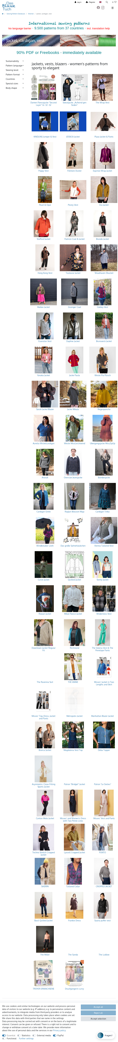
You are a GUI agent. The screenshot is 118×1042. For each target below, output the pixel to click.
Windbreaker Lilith (45, 546)
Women (31, 14)
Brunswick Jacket (104, 341)
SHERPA (45, 886)
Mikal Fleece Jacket (73, 614)
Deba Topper (104, 750)
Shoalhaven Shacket (104, 273)
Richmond (74, 648)
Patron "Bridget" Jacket (74, 784)
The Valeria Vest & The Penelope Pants (102, 649)
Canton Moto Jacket (45, 818)
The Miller (45, 955)
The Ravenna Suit (45, 682)
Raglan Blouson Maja (74, 512)
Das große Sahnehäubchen (73, 546)
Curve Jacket (43, 580)
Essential (11, 1035)
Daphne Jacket (73, 341)
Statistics (26, 1035)
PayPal (60, 1035)
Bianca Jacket (45, 750)
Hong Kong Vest (45, 273)
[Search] (107, 2)
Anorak (45, 477)
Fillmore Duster (74, 171)
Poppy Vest (43, 171)
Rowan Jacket (45, 614)
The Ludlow (104, 955)
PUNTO (102, 852)
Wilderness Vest (104, 614)
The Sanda (73, 955)
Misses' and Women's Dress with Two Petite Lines (73, 819)
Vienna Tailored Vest (104, 546)
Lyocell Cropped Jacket (74, 852)
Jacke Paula (74, 375)
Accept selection (98, 1018)
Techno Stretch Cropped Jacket (43, 853)
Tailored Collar (73, 886)
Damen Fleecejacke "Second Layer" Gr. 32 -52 (44, 103)
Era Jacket (104, 205)
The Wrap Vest (102, 102)
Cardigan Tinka (103, 512)
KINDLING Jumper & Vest (45, 137)
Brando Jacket (102, 239)
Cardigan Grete (44, 512)
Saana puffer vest (102, 920)
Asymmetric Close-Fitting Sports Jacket (43, 785)
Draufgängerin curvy (74, 989)
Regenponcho (104, 409)
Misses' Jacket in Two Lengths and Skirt (104, 683)
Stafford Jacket (43, 239)
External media (44, 1035)
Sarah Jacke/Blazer (45, 409)
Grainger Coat (74, 307)
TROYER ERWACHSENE (43, 989)
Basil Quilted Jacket (43, 920)
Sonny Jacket (103, 580)
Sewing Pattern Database (15, 14)
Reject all (98, 1013)
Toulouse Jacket (73, 273)
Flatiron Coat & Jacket (74, 239)
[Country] (100, 2)
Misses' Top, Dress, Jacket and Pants (43, 717)
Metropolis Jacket (74, 716)
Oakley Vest (102, 307)
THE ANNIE (73, 682)
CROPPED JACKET (104, 886)
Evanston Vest (45, 341)
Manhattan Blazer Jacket (102, 716)
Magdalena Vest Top (73, 750)
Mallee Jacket (43, 307)
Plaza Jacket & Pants (104, 137)
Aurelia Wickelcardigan (43, 443)
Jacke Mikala (73, 409)
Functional (11, 1038)
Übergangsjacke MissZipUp (102, 443)
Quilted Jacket (74, 580)
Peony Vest (73, 205)
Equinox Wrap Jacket (102, 171)
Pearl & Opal (45, 205)
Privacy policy (59, 1030)
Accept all (98, 1007)
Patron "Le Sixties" (102, 784)
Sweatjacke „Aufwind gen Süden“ (74, 103)
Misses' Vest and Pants (104, 818)
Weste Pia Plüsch (103, 375)
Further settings (26, 1038)
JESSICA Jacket (73, 137)
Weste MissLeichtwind (74, 443)
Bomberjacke (104, 477)
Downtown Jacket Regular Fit (44, 649)
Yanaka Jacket (43, 375)
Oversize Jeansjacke (73, 477)
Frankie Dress (74, 920)
